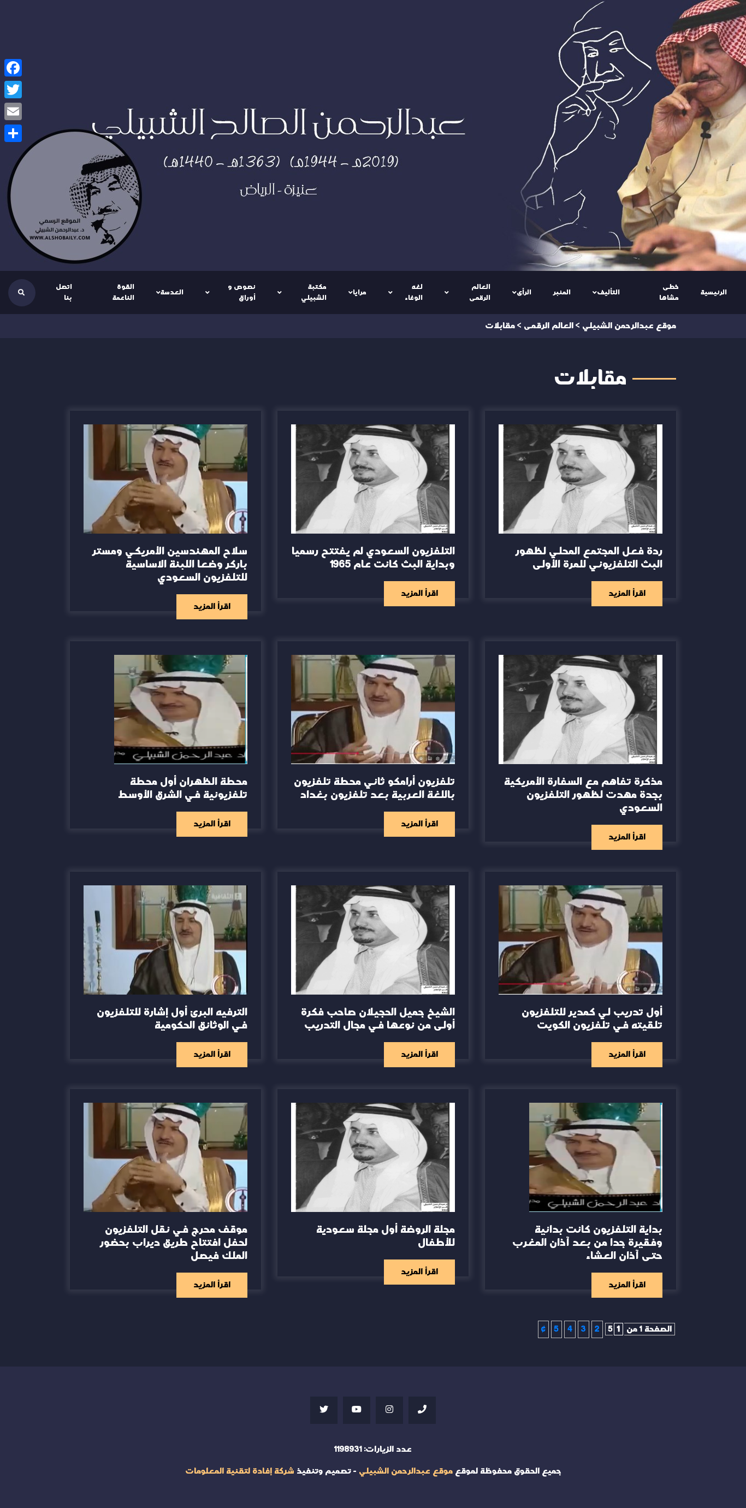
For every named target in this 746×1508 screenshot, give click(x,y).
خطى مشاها (669, 292)
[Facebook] (13, 68)
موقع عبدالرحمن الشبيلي (406, 1471)
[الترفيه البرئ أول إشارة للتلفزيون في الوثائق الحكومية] (165, 940)
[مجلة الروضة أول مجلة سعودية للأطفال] (373, 1157)
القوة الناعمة (123, 292)
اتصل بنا (64, 292)
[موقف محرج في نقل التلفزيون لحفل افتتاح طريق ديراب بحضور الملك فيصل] (165, 1157)
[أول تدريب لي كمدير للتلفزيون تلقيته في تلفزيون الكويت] (580, 940)
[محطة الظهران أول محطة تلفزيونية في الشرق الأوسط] (180, 709)
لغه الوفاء (414, 292)
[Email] (13, 111)
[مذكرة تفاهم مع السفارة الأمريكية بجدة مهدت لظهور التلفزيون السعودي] (580, 709)
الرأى (524, 292)
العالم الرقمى (479, 292)
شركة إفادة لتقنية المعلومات (239, 1471)
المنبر (562, 292)
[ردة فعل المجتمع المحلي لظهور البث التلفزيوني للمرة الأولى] (580, 479)
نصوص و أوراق (242, 292)
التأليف (608, 292)
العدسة (172, 292)
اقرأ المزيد (627, 593)
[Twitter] (13, 89)
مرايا (359, 292)
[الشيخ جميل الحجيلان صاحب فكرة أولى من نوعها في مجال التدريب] (373, 940)
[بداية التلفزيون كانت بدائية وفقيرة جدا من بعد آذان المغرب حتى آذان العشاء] (595, 1157)
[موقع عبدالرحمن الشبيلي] (373, 135)
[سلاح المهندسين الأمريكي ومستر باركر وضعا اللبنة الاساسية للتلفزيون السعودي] (165, 479)
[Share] (13, 133)
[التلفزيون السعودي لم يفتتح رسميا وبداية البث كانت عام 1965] (373, 479)
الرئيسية (714, 292)
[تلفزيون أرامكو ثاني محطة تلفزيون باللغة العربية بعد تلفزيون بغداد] (373, 709)
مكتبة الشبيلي (314, 292)
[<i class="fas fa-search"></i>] (21, 292)
